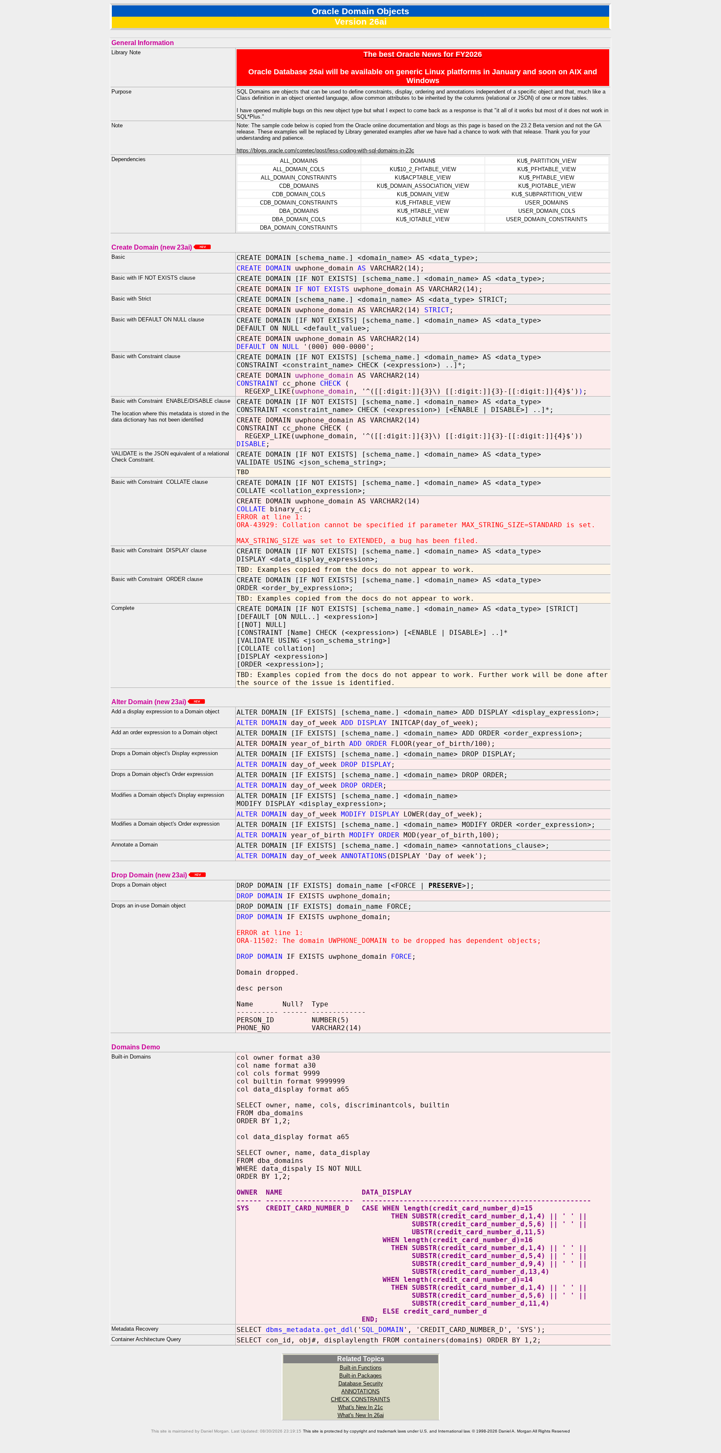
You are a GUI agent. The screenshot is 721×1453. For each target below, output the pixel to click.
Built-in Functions (361, 1368)
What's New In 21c (360, 1407)
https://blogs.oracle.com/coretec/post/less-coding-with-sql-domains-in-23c (325, 150)
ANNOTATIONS (360, 1391)
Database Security (360, 1383)
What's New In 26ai (361, 1415)
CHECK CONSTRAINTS (360, 1399)
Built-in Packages (360, 1375)
